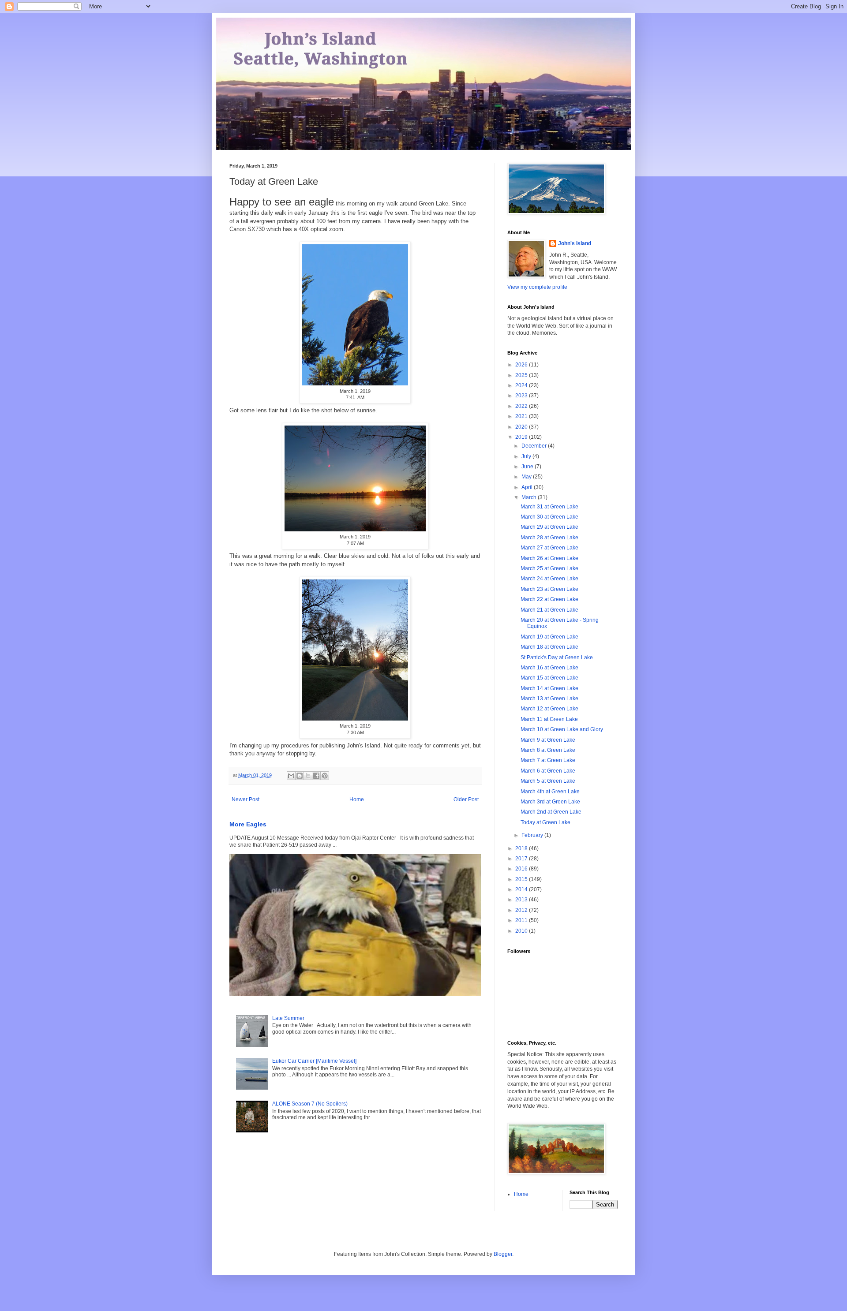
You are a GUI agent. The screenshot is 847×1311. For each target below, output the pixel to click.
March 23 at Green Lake (549, 589)
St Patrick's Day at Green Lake (557, 657)
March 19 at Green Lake (549, 637)
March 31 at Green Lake (549, 507)
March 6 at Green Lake (548, 771)
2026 (522, 365)
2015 (522, 879)
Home (356, 799)
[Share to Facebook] (316, 775)
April (527, 487)
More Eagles (247, 824)
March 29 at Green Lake (549, 527)
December (534, 446)
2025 (522, 375)
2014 (522, 889)
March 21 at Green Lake (549, 610)
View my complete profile (537, 287)
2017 (522, 858)
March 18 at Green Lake (549, 647)
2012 (522, 910)
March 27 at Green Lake (549, 548)
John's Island (574, 243)
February (532, 835)
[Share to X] (308, 775)
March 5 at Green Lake (548, 781)
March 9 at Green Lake (548, 740)
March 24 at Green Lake (549, 578)
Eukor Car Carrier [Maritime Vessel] (314, 1061)
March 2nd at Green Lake (551, 812)
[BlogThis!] (299, 775)
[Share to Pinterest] (324, 775)
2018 (522, 848)
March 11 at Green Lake (549, 719)
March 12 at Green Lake (549, 709)
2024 (522, 385)
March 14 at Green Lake (549, 688)
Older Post (466, 799)
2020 (522, 427)
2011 (522, 920)
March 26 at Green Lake (549, 558)
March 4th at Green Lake (550, 791)
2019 (522, 437)
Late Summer (288, 1018)
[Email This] (291, 775)
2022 (522, 406)
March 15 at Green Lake (549, 678)
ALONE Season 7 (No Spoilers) (310, 1104)
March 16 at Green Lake (549, 668)
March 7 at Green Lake (548, 760)
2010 (522, 931)
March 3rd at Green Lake (550, 802)
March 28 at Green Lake (549, 537)
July (526, 456)
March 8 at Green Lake (548, 750)
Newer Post (245, 799)
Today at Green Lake (545, 822)
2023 (522, 395)
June (528, 466)
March (529, 497)
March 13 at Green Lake (549, 698)
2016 (522, 869)
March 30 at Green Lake (549, 517)
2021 (522, 416)
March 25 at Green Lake (549, 568)
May (527, 477)
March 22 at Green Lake (549, 599)
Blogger (503, 1254)
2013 (522, 899)
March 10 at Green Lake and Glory (562, 729)
